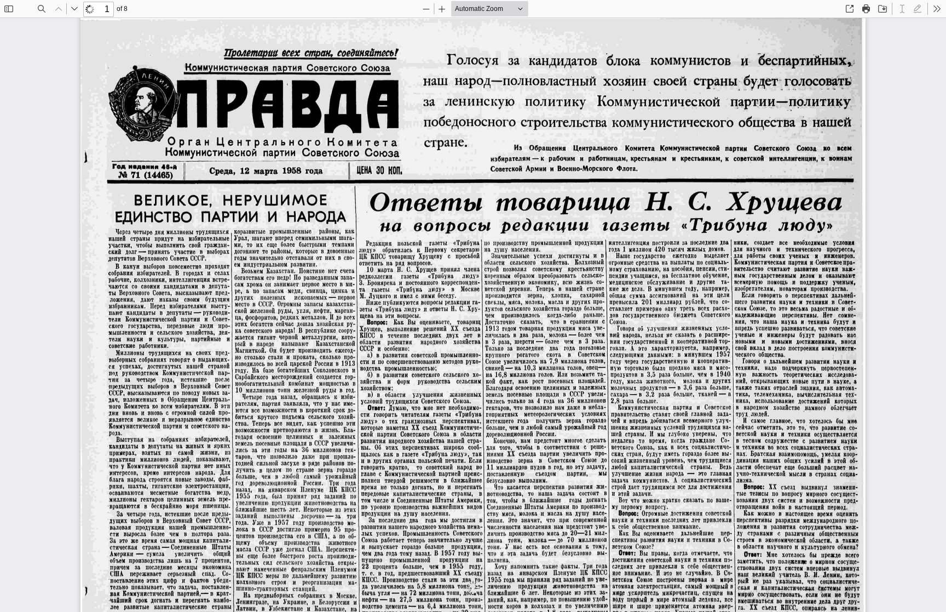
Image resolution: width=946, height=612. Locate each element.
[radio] (902, 8)
